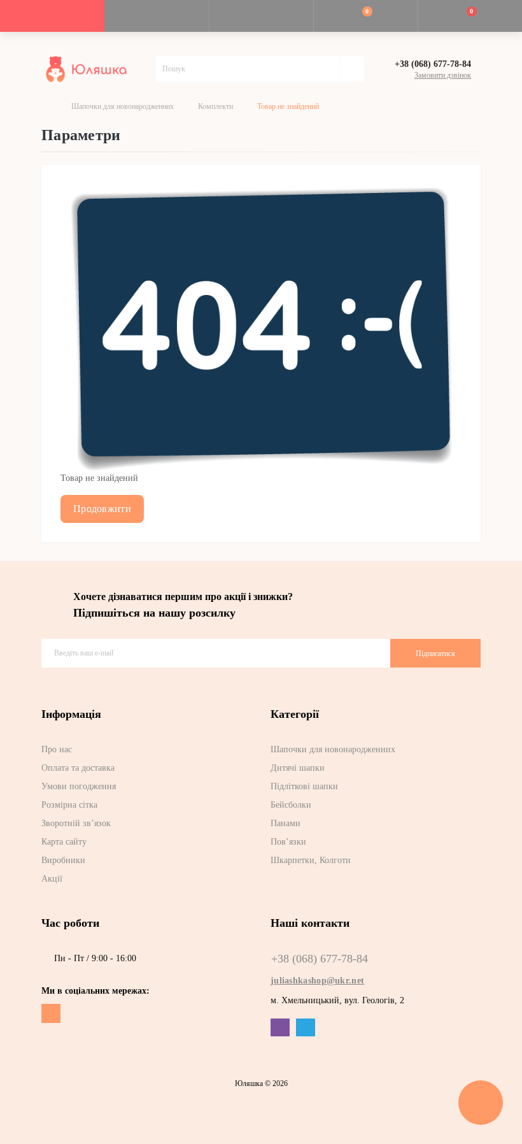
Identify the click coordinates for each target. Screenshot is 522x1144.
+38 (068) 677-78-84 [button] (319, 958)
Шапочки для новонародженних (122, 106)
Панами (285, 823)
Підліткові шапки (304, 786)
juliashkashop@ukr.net (317, 980)
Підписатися (435, 653)
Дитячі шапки (298, 768)
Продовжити (102, 508)
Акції (51, 878)
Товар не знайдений (288, 106)
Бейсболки (291, 805)
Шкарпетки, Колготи (311, 860)
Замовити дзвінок (442, 75)
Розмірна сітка (69, 805)
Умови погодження (78, 786)
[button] (261, 16)
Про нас (56, 749)
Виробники (63, 860)
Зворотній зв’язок (76, 823)
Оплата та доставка (78, 768)
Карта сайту (64, 842)
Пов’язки (288, 842)
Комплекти (215, 106)
